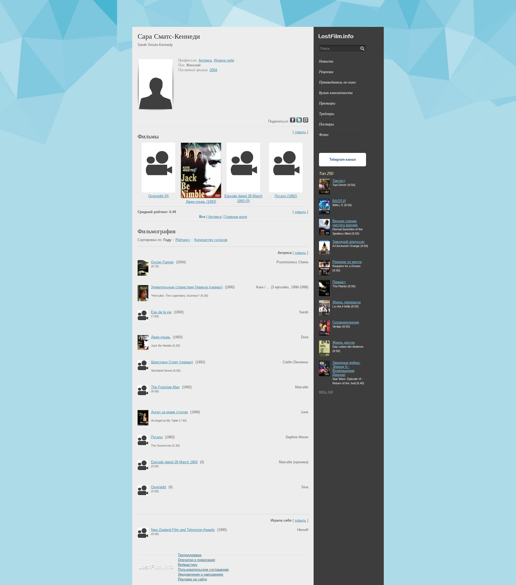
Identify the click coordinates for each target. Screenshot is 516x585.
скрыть (300, 132)
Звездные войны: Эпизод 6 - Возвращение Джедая (346, 369)
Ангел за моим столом (169, 412)
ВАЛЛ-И (339, 201)
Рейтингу (182, 240)
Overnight (158, 487)
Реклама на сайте (192, 579)
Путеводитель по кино (337, 82)
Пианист (339, 282)
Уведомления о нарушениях (200, 574)
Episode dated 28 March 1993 (174, 462)
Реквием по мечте (347, 262)
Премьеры (327, 103)
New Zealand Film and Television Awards (183, 530)
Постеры (326, 124)
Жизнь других (343, 342)
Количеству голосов (210, 240)
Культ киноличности (336, 92)
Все (202, 217)
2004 (213, 70)
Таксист (338, 181)
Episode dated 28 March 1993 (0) (243, 198)
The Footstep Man (165, 387)
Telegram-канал (342, 159)
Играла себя (224, 60)
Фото (323, 134)
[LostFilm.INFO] (258, 13)
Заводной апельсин (348, 242)
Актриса (205, 60)
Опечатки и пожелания (196, 560)
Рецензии (326, 71)
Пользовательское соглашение (203, 570)
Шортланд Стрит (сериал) (172, 362)
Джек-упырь (160, 337)
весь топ (326, 392)
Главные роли (235, 217)
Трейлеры (326, 113)
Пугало (157, 437)
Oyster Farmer (162, 262)
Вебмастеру (188, 565)
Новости (326, 61)
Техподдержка (189, 555)
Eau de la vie (161, 312)
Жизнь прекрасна (346, 302)
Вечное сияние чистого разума (344, 223)
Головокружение (345, 322)
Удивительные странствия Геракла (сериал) (187, 287)
